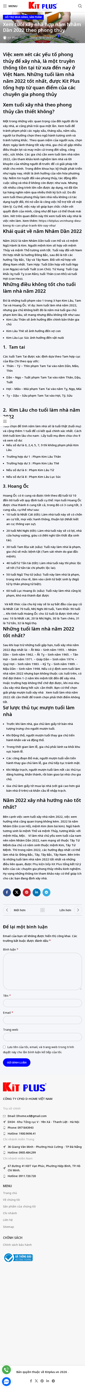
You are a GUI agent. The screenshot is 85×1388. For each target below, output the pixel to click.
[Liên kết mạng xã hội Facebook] (7, 892)
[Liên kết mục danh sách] (42, 1116)
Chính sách (13, 1238)
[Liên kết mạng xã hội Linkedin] (37, 892)
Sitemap (8, 1227)
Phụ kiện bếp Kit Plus (47, 864)
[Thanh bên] (5, 421)
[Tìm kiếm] (80, 6)
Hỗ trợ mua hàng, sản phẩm (23, 17)
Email (8, 1012)
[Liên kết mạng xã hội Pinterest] (27, 892)
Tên (7, 995)
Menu (7, 1186)
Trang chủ (10, 1193)
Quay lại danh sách (42, 910)
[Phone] (6, 1369)
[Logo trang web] (42, 6)
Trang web (10, 1029)
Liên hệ (8, 1220)
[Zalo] (6, 1381)
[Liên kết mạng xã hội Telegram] (46, 892)
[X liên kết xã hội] (17, 892)
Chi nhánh (10, 1213)
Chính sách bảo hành (17, 1245)
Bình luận (10, 949)
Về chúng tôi (11, 1200)
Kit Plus (13, 38)
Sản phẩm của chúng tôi (19, 1206)
